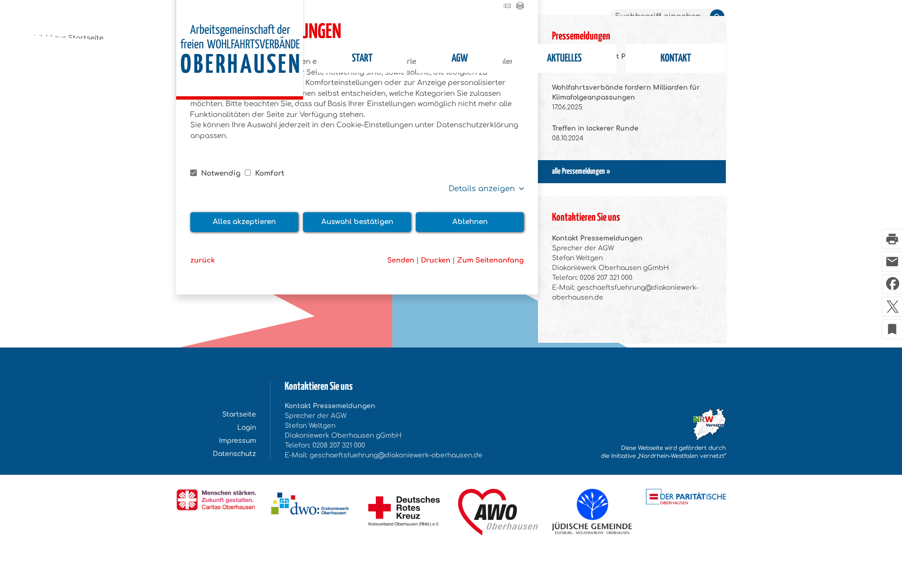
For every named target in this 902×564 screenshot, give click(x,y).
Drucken (436, 260)
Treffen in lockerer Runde (595, 128)
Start (362, 58)
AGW (459, 58)
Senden (400, 260)
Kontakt (676, 58)
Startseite (239, 414)
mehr (632, 172)
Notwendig (220, 174)
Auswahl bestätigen (357, 222)
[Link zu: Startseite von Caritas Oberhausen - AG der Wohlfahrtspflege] (239, 50)
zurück (202, 260)
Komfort (268, 174)
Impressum (237, 440)
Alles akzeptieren (244, 222)
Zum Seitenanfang (490, 260)
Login (246, 427)
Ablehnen (470, 222)
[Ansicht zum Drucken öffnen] (520, 7)
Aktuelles (564, 58)
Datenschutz (234, 453)
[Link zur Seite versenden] (507, 7)
